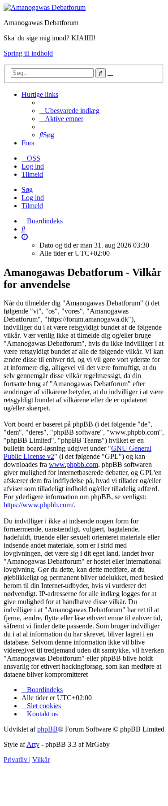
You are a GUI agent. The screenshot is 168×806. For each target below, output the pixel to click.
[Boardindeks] (45, 7)
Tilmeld (32, 205)
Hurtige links (40, 94)
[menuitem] (69, 110)
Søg (27, 189)
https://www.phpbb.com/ (38, 505)
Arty (32, 744)
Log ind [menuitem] (33, 166)
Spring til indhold (28, 53)
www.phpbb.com (73, 464)
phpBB (47, 729)
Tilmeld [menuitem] (32, 174)
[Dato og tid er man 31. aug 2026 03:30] (25, 237)
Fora (28, 143)
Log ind (33, 197)
